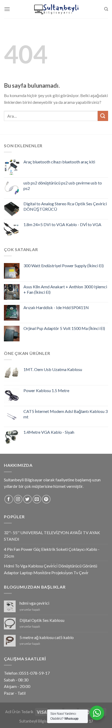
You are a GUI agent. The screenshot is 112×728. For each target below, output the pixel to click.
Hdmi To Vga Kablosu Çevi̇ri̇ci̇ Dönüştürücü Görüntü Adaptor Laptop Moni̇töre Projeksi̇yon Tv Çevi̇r (50, 569)
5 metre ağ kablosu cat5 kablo (47, 637)
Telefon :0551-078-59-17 (27, 672)
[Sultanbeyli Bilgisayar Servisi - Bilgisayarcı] (56, 9)
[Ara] (106, 9)
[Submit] (103, 116)
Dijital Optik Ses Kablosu (42, 620)
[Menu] (7, 9)
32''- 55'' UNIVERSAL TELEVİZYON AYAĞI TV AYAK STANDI (52, 536)
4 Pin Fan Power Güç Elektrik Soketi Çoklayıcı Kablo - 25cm (51, 552)
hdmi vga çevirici (34, 603)
